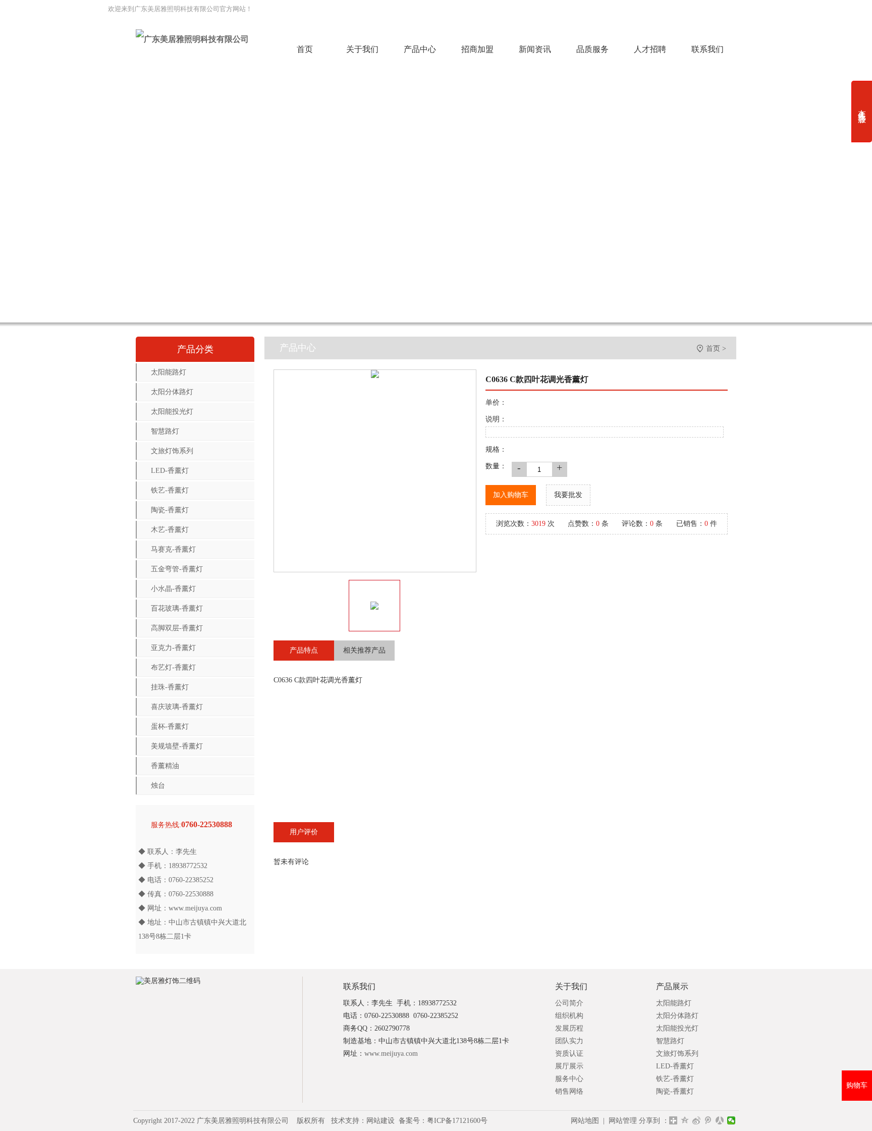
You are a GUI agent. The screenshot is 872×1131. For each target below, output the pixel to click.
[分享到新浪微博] (696, 1120)
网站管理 (623, 1120)
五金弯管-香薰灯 (177, 569)
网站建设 (380, 1120)
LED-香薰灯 (170, 470)
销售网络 (569, 1091)
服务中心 (569, 1079)
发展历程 (569, 1028)
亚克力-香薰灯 (173, 648)
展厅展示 (569, 1066)
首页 (305, 49)
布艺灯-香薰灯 (173, 667)
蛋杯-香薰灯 (170, 726)
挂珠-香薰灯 (170, 687)
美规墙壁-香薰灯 (177, 746)
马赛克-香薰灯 (173, 549)
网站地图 (585, 1120)
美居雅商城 (744, 9)
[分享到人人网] (720, 1120)
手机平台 (654, 9)
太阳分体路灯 (172, 392)
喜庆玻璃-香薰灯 (177, 707)
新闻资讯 (535, 49)
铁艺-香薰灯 (170, 490)
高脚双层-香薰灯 (177, 628)
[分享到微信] (731, 1120)
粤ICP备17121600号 (457, 1120)
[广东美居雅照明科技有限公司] (192, 39)
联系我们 (707, 49)
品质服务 (592, 49)
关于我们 (362, 49)
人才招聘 (650, 49)
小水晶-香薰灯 (173, 589)
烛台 (158, 785)
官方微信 (609, 9)
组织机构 (569, 1015)
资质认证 (569, 1053)
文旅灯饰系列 (172, 451)
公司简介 (569, 1003)
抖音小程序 (562, 9)
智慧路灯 (165, 431)
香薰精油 (165, 766)
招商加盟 (477, 49)
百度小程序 (509, 9)
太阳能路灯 (168, 372)
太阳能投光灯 (172, 411)
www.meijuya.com (195, 908)
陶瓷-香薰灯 (170, 510)
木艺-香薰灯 (170, 529)
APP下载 (697, 9)
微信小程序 (457, 9)
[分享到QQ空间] (685, 1120)
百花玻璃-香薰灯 (177, 608)
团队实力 (569, 1041)
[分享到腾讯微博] (708, 1120)
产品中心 (420, 49)
